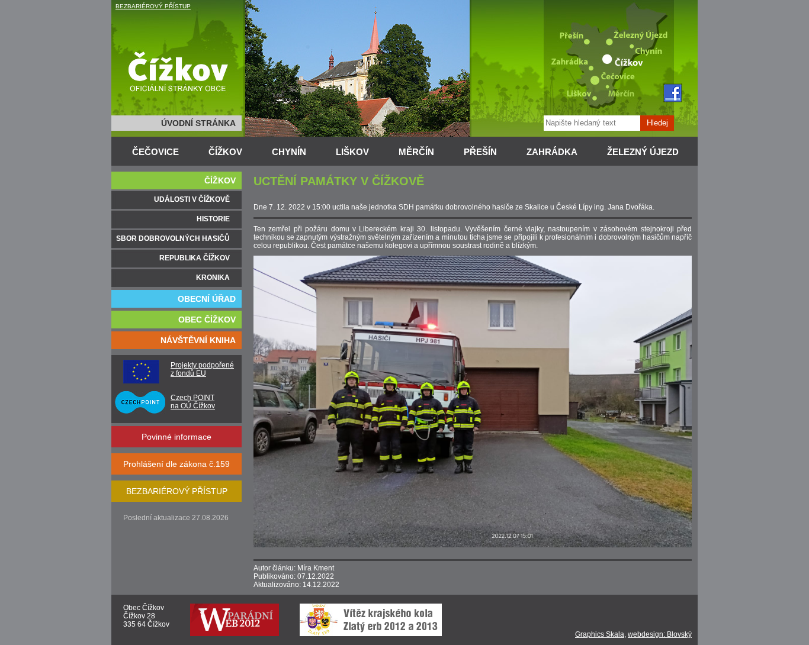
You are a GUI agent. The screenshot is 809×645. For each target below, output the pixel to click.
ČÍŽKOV (225, 152)
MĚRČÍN (416, 152)
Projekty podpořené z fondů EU (202, 369)
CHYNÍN (289, 152)
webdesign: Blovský (660, 634)
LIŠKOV (352, 152)
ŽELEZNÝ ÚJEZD (643, 152)
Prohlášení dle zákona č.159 (176, 464)
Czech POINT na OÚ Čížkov (193, 402)
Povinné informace (176, 436)
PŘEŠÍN (480, 152)
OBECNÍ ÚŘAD (207, 299)
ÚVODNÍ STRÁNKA (198, 123)
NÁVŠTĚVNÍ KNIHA (198, 340)
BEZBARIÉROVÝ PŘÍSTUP (153, 6)
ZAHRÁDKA (552, 152)
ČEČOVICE (155, 152)
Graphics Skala (599, 634)
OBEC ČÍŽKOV (207, 319)
